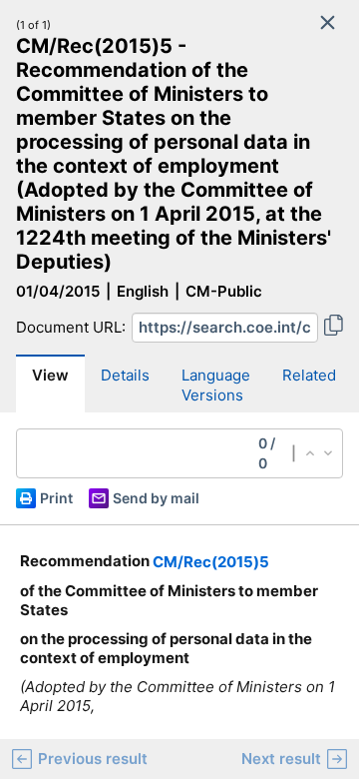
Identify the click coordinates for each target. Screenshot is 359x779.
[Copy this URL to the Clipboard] (333, 328)
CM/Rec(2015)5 (211, 561)
